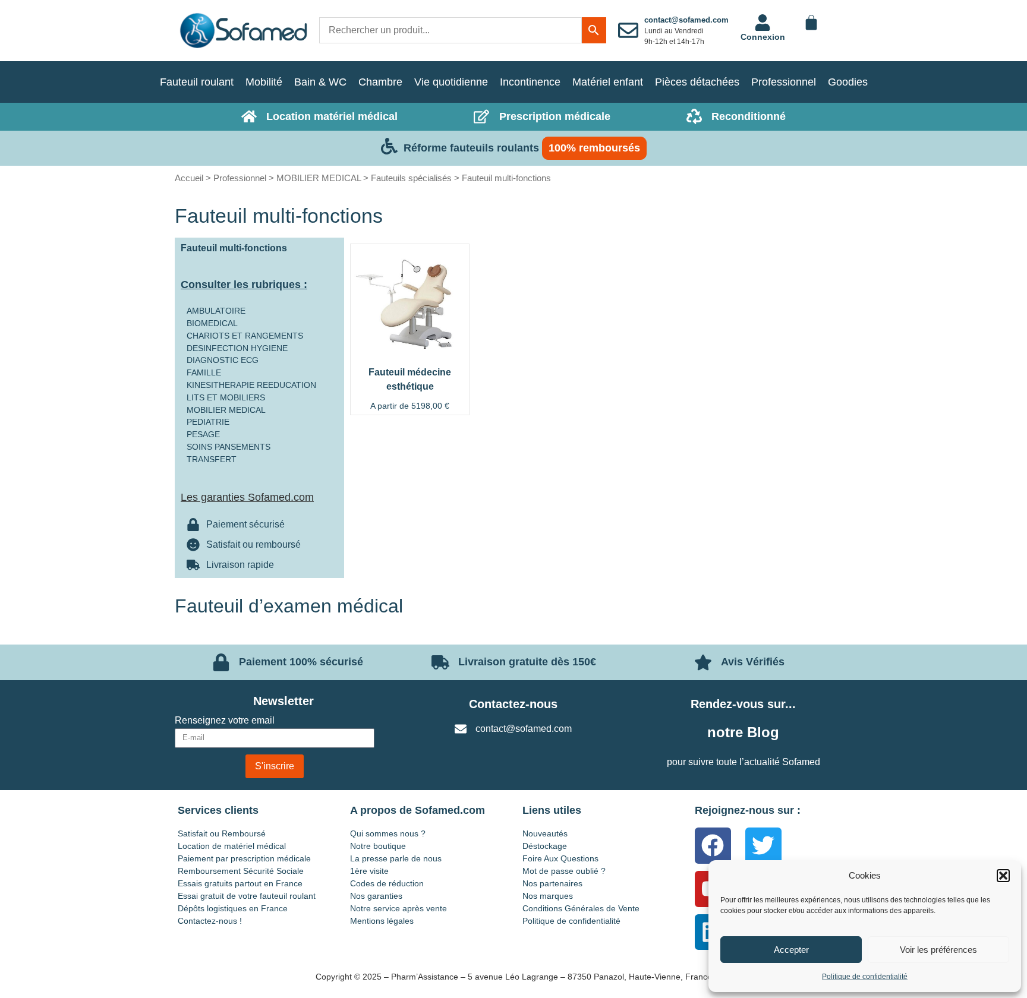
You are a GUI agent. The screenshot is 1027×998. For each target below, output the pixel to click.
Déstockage (544, 846)
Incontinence (530, 82)
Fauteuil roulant (197, 82)
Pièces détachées (697, 82)
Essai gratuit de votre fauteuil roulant (247, 896)
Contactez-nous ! (210, 921)
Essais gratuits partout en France (240, 883)
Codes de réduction (387, 883)
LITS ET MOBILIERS (226, 397)
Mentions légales (382, 921)
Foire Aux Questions (560, 858)
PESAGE (203, 434)
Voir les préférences (938, 950)
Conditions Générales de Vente (580, 908)
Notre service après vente (398, 908)
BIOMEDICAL (212, 323)
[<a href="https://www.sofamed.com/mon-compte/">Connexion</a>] (762, 22)
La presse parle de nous (396, 858)
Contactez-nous (513, 703)
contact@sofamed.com (686, 19)
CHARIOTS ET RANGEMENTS (245, 335)
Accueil (189, 178)
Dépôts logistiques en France (233, 908)
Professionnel (783, 82)
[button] (1003, 876)
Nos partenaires (552, 883)
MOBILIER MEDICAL (318, 178)
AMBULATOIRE (216, 310)
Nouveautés (545, 833)
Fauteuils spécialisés (411, 178)
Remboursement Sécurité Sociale (241, 871)
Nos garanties (376, 896)
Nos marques (547, 896)
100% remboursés (594, 148)
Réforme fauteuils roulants (471, 148)
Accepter (791, 950)
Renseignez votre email (225, 720)
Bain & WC (320, 82)
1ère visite (369, 871)
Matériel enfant (607, 82)
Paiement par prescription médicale (244, 858)
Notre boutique (378, 846)
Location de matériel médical (232, 846)
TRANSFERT (212, 459)
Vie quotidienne (451, 82)
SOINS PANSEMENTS (228, 446)
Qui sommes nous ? (388, 833)
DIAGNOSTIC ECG (223, 360)
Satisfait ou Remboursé (222, 833)
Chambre (380, 82)
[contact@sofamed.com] (628, 30)
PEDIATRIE (208, 422)
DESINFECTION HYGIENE (237, 348)
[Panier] (811, 22)
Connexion (763, 37)
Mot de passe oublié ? (564, 871)
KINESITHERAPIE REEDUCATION (251, 385)
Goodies (848, 82)
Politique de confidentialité (865, 976)
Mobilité (263, 82)
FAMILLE (204, 372)
